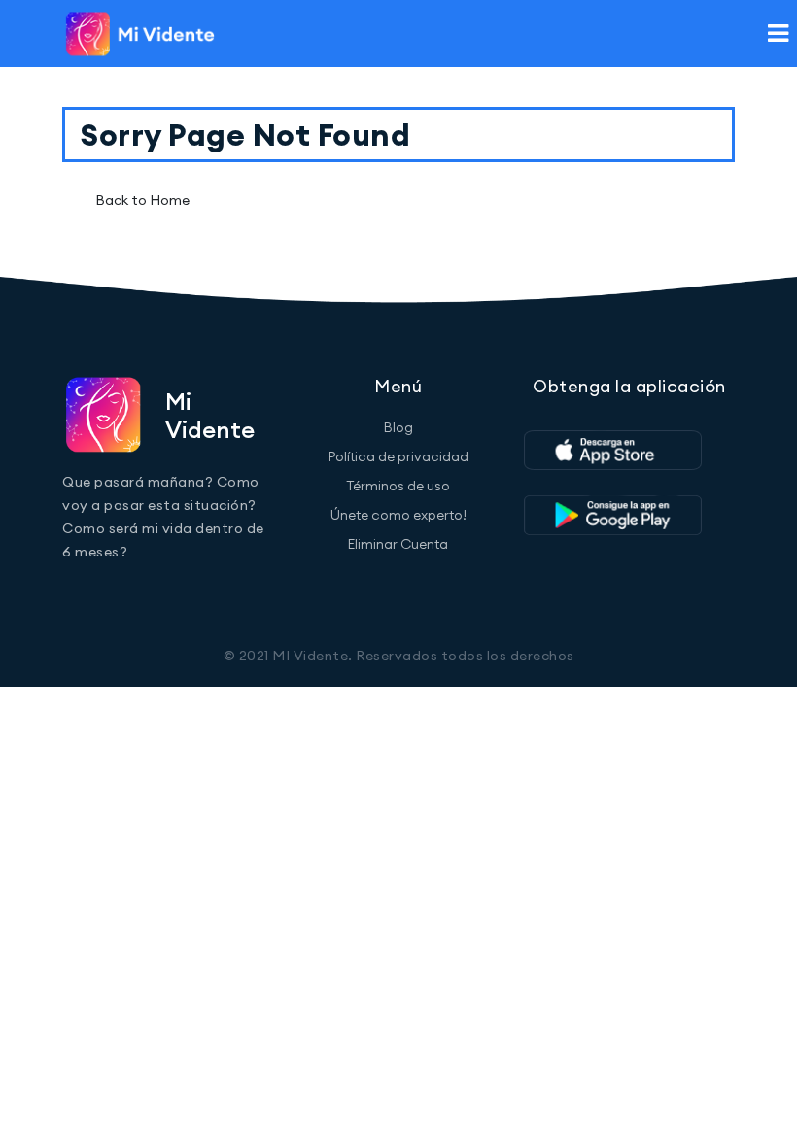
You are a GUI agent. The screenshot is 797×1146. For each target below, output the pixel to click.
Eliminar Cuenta (398, 544)
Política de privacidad (398, 456)
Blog (398, 427)
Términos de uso (398, 485)
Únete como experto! (398, 514)
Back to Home (142, 200)
